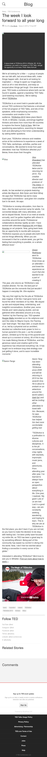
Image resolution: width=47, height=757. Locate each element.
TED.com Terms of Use (23, 731)
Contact (23, 736)
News (4, 11)
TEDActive (12, 98)
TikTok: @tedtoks (8, 634)
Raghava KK (28, 225)
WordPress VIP (27, 711)
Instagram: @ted (8, 627)
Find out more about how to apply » (23, 560)
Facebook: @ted (8, 630)
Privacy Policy (23, 722)
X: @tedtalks (6, 640)
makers (20, 607)
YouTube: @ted (7, 624)
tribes (24, 611)
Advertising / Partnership (23, 726)
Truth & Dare (26, 125)
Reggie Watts (8, 318)
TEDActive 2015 (18, 117)
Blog (24, 4)
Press (23, 745)
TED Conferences (14, 11)
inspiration (12, 607)
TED (23, 687)
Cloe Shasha (13, 26)
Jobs (23, 741)
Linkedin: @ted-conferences (12, 637)
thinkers (17, 611)
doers (5, 607)
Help (23, 750)
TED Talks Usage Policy (23, 717)
